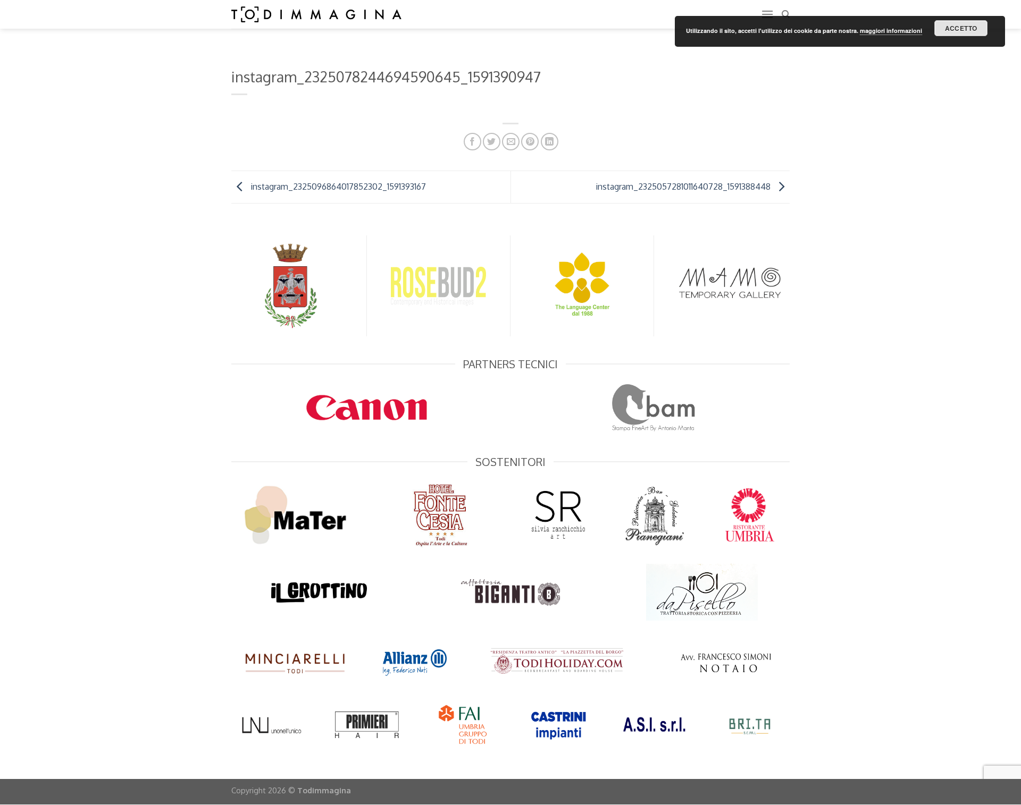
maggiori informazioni (891, 31)
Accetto (961, 28)
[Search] (786, 14)
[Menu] (767, 14)
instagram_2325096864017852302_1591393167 (337, 186)
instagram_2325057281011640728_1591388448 (684, 186)
